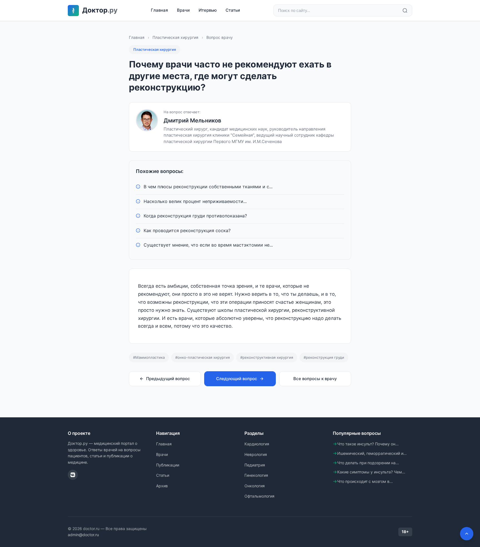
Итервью (208, 10)
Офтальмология (259, 496)
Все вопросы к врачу (315, 378)
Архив (162, 485)
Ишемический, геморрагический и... (372, 453)
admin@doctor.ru (83, 534)
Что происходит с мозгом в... (365, 481)
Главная (159, 10)
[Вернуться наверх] (466, 533)
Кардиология (256, 443)
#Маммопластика (149, 357)
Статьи (233, 10)
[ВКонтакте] (73, 475)
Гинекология (256, 475)
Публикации (167, 465)
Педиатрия (254, 465)
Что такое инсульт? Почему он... (368, 443)
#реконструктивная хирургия (266, 357)
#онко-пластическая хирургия (202, 357)
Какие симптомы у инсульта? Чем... (371, 472)
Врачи (183, 10)
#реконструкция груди (324, 357)
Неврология (255, 454)
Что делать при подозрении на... (368, 462)
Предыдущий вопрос (168, 378)
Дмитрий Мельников (192, 120)
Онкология (254, 485)
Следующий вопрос (236, 378)
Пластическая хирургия (175, 37)
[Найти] (405, 11)
